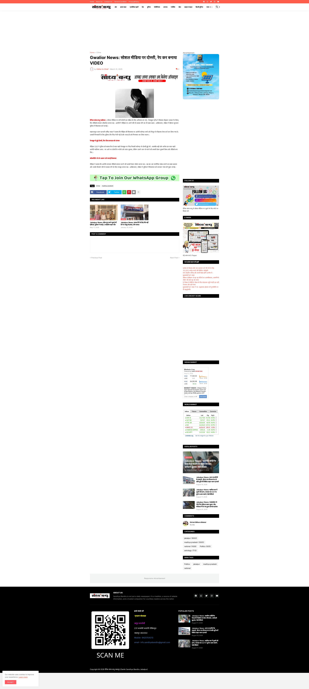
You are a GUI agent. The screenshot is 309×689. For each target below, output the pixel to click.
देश (143, 7)
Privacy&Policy (134, 2)
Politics (205, 546)
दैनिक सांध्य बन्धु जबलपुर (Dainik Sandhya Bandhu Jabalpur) (126, 669)
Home (92, 2)
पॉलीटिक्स (157, 7)
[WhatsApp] (124, 192)
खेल (180, 7)
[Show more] (138, 192)
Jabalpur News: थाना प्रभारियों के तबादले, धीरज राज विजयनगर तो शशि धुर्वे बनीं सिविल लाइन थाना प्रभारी (207, 479)
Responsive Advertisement (154, 578)
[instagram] (214, 1)
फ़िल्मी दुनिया (199, 7)
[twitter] (211, 1)
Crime (98, 52)
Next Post (174, 258)
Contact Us (108, 2)
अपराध (165, 7)
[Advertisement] (154, 31)
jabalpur (190, 538)
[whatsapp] (207, 1)
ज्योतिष (173, 7)
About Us (99, 2)
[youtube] (218, 1)
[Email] (134, 192)
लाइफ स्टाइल (188, 7)
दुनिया (149, 7)
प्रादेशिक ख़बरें (134, 7)
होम (116, 7)
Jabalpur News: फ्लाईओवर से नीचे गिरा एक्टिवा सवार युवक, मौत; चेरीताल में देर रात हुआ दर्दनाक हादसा (207, 504)
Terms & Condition (120, 2)
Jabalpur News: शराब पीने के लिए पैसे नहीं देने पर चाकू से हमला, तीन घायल (134, 223)
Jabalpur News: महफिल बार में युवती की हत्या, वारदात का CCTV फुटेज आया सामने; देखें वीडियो (206, 492)
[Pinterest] (129, 192)
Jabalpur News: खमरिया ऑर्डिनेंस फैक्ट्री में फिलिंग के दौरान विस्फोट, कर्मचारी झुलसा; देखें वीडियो (204, 618)
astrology (190, 550)
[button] (211, 7)
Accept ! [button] (10, 682)
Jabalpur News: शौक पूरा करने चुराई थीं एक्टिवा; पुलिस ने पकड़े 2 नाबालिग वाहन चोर (103, 223)
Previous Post (96, 258)
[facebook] (204, 1)
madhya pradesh (107, 186)
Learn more (23, 677)
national (190, 546)
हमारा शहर (123, 7)
